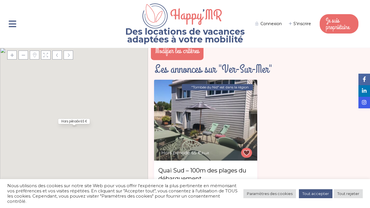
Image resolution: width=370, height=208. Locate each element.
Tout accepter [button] (315, 193)
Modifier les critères (177, 51)
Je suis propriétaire (337, 23)
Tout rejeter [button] (348, 193)
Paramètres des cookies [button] (270, 193)
